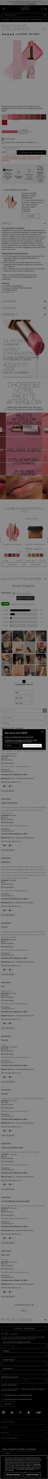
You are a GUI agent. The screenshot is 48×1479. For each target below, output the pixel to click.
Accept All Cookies (32, 1474)
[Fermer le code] (42, 731)
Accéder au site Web (32, 746)
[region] (24, 1467)
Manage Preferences (13, 1474)
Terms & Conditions (29, 1468)
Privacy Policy (37, 1464)
